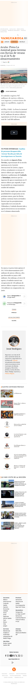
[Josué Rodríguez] (14, 341)
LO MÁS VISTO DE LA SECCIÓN (13, 477)
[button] (2, 42)
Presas (14, 312)
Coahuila (14, 42)
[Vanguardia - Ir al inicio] (14, 38)
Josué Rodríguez (11, 91)
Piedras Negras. (9, 373)
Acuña (14, 320)
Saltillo (22, 42)
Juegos (7, 42)
